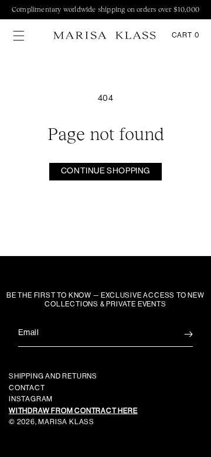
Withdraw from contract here (73, 410)
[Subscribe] (180, 334)
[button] (19, 36)
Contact (27, 387)
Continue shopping (105, 171)
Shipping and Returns (53, 376)
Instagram (31, 399)
